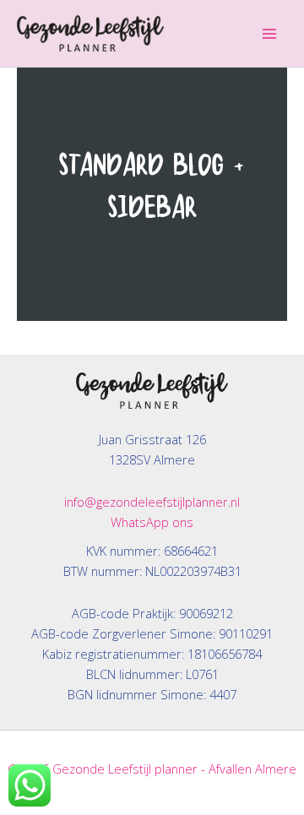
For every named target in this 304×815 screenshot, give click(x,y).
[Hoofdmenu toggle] (269, 34)
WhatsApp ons (152, 521)
